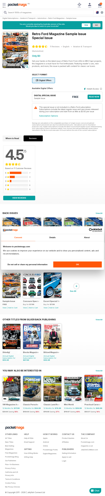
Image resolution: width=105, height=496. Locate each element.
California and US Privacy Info (11, 473)
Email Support (29, 442)
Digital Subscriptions (10, 18)
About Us (84, 438)
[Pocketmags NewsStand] (17, 5)
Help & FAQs (28, 438)
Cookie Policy (10, 483)
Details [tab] (52, 237)
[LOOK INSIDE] (15, 67)
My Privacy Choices (12, 487)
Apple (45, 438)
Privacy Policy (10, 468)
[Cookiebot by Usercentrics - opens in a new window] (91, 230)
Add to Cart (12, 308)
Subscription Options (48, 116)
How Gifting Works (31, 453)
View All (99, 213)
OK (77, 264)
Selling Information (69, 453)
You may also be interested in (22, 370)
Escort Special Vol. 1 (52, 301)
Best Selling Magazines (9, 447)
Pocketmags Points (50, 450)
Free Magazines (11, 453)
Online (45, 446)
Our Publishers (10, 461)
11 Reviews (55, 46)
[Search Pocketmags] (5, 12)
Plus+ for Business (12, 464)
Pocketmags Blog (12, 457)
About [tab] (87, 237)
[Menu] (4, 4)
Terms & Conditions (12, 479)
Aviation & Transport (27, 18)
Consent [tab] (18, 237)
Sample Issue (71, 18)
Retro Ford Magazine (56, 18)
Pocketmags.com (87, 442)
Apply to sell (66, 457)
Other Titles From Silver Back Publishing (29, 319)
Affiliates (65, 442)
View (5, 308)
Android (46, 442)
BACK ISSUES (10, 213)
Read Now (94, 97)
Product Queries (68, 438)
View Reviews (19, 198)
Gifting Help (28, 457)
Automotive (41, 18)
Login (64, 461)
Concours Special (31, 301)
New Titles (9, 442)
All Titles (8, 438)
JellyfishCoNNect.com (89, 450)
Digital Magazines (49, 454)
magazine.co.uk (87, 446)
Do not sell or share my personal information (28, 264)
